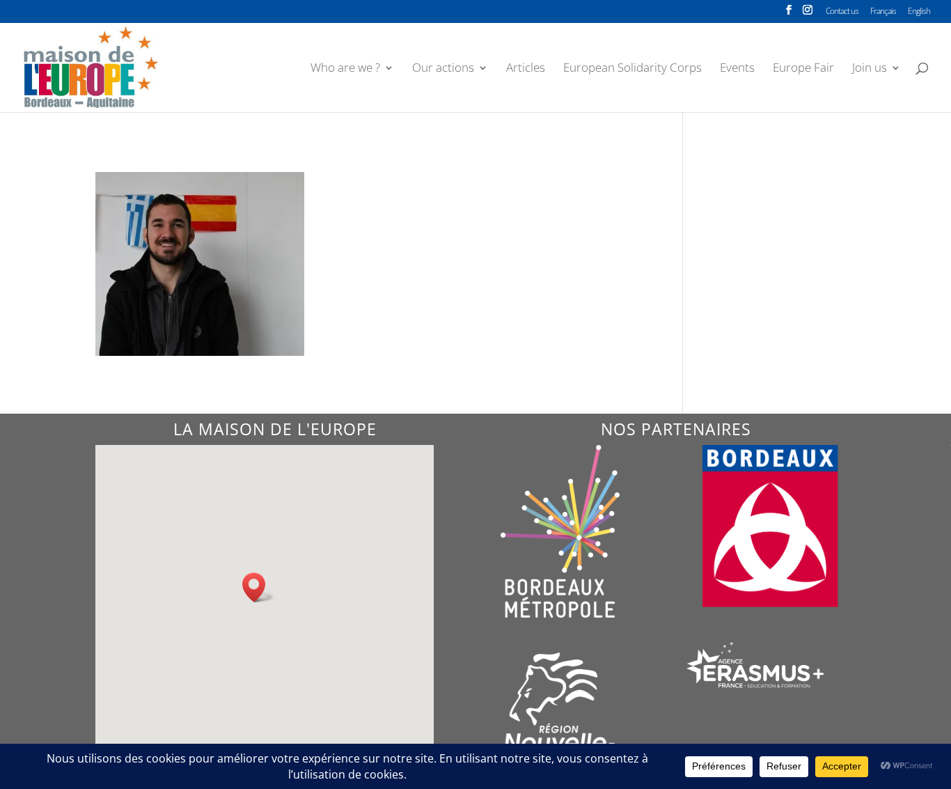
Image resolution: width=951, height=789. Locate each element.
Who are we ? (345, 69)
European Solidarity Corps (632, 69)
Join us (869, 69)
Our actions (443, 69)
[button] (258, 587)
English (919, 12)
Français (883, 12)
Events (737, 69)
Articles (525, 69)
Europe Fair (803, 69)
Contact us (842, 12)
